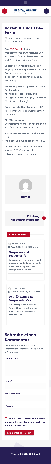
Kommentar (11, 358)
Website (9, 406)
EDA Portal (16, 49)
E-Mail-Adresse (13, 393)
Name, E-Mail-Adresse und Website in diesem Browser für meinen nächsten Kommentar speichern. (25, 422)
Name (8, 381)
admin (11, 38)
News (18, 38)
